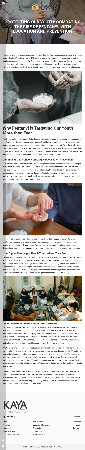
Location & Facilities (41, 425)
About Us (7, 428)
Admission (37, 428)
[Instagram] (3, 435)
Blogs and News (39, 434)
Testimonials (38, 422)
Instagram (77, 425)
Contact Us (37, 431)
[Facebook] (3, 440)
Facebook (77, 422)
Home (6, 422)
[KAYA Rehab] (42, 8)
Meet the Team (9, 431)
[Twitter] (3, 446)
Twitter (76, 428)
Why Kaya (7, 425)
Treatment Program (11, 434)
